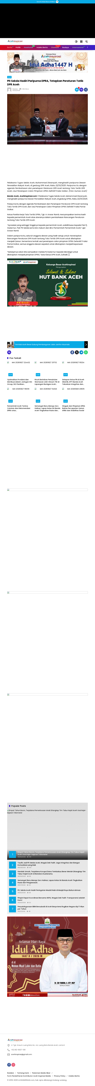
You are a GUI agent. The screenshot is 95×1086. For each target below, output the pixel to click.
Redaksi (10, 1073)
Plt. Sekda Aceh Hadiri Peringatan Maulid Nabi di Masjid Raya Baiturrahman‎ (49, 890)
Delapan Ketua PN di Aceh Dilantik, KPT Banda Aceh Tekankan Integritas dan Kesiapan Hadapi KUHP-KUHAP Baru (75, 382)
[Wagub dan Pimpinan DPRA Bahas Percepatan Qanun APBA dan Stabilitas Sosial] (75, 396)
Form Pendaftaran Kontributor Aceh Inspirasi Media (29, 1076)
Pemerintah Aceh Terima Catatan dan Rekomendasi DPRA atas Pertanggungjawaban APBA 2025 (18, 408)
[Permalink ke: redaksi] (10, 90)
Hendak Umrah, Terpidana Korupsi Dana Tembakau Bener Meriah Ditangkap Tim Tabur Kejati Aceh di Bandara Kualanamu (52, 872)
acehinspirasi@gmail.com (21, 1054)
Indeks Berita (74, 1076)
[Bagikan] (86, 90)
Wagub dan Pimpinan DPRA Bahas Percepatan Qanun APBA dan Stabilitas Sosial (73, 408)
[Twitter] (77, 352)
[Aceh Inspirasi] (15, 41)
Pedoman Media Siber (41, 1073)
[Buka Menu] (81, 41)
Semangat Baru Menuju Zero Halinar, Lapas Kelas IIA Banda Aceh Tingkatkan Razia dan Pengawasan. (47, 408)
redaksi (15, 89)
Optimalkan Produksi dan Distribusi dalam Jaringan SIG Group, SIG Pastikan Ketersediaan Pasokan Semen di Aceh (19, 382)
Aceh (9, 77)
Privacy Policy (59, 1076)
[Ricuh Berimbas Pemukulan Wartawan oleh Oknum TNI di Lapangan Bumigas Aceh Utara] (47, 369)
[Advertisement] (47, 163)
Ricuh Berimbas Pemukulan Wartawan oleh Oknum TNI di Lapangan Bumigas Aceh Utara (47, 382)
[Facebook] (72, 352)
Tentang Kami (23, 1073)
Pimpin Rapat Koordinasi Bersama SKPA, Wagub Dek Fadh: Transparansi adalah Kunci (51, 899)
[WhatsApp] (86, 352)
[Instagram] (13, 1065)
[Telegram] (81, 352)
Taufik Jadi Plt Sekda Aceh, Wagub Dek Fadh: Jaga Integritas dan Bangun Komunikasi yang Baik (49, 864)
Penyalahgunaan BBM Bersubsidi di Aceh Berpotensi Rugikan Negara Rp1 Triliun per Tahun (51, 908)
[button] (76, 41)
